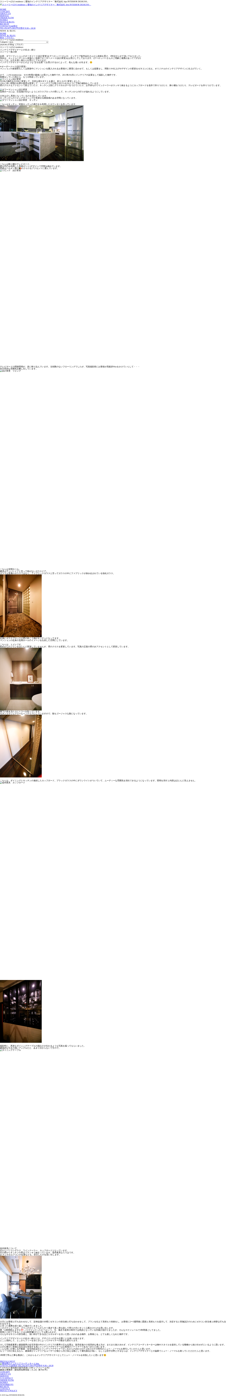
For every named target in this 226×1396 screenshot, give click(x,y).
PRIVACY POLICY (8, 1391)
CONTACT (5, 1388)
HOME (3, 9)
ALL (7, 1361)
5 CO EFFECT (6, 1378)
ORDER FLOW (7, 18)
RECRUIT (4, 24)
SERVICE (4, 16)
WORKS (4, 20)
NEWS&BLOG (6, 1384)
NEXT (12, 1361)
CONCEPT (5, 11)
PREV (2, 1361)
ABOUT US (5, 13)
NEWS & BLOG (7, 22)
